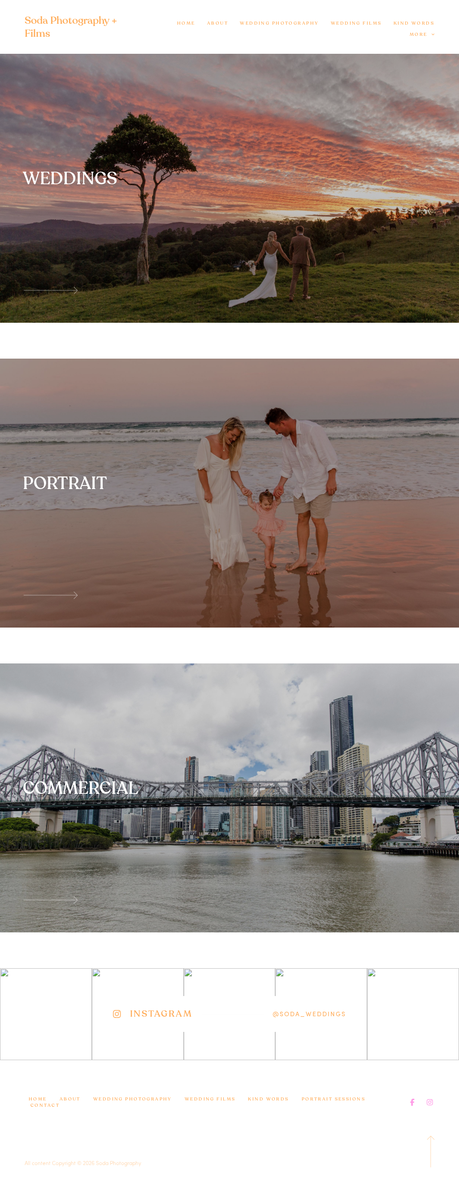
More (419, 34)
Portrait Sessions (333, 1099)
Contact (45, 1105)
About (217, 23)
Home (186, 23)
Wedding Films (356, 23)
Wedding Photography (279, 23)
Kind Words (414, 23)
